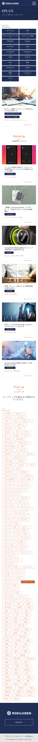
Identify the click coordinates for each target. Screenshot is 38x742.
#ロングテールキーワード (12, 600)
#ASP (7, 421)
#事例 (28, 604)
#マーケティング (10, 556)
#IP (18, 432)
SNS (27, 47)
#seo (18, 454)
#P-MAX (7, 439)
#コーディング (26, 508)
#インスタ (8, 486)
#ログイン (23, 596)
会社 (15, 332)
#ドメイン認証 (21, 530)
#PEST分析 (19, 439)
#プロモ (22, 549)
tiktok (27, 69)
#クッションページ (10, 508)
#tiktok (21, 461)
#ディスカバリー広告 (11, 523)
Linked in (27, 74)
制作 (27, 63)
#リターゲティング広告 (12, 593)
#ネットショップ (10, 538)
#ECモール (21, 424)
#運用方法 (19, 695)
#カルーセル (8, 501)
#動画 (6, 622)
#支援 (16, 644)
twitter (28, 58)
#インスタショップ (22, 486)
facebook (8, 332)
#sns (6, 457)
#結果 (6, 673)
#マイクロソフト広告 (11, 567)
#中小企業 (8, 604)
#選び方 (30, 695)
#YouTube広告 (10, 479)
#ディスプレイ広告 (10, 527)
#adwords (8, 417)
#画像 (17, 666)
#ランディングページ (11, 582)
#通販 (31, 688)
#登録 (27, 666)
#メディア (19, 574)
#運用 (18, 691)
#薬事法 (16, 673)
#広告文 (7, 640)
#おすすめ (24, 498)
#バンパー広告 (9, 545)
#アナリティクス (10, 483)
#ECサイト (8, 424)
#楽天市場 (30, 658)
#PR (22, 446)
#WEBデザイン (9, 472)
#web (18, 468)
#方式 (24, 647)
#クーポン (24, 505)
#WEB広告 (23, 472)
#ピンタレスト (9, 549)
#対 (6, 633)
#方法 (6, 651)
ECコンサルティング (10, 37)
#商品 (16, 622)
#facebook (8, 428)
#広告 (25, 633)
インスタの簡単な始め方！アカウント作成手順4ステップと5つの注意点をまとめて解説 (19, 169)
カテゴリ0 (10, 32)
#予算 (18, 604)
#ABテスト (19, 413)
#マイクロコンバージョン (12, 560)
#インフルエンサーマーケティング (15, 490)
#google (8, 432)
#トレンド (8, 534)
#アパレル (24, 483)
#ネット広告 (24, 538)
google (7, 256)
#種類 (16, 669)
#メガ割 (7, 574)
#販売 (16, 684)
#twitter (21, 465)
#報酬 (25, 622)
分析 (27, 32)
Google (28, 42)
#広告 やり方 (9, 636)
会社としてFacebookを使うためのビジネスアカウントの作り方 (18, 325)
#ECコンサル (27, 421)
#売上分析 (21, 625)
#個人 (27, 611)
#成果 (28, 640)
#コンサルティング (20, 512)
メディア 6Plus (7, 15)
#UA (31, 465)
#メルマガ (8, 578)
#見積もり (8, 677)
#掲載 (6, 644)
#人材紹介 (8, 607)
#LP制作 (16, 435)
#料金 (6, 647)
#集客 (16, 699)
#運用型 (7, 695)
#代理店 (19, 607)
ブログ (10, 79)
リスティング (24, 120)
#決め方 (7, 666)
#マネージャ (19, 571)
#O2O (26, 435)
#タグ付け (24, 519)
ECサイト (8, 120)
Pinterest (10, 69)
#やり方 (19, 578)
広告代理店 (17, 371)
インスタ (8, 177)
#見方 (27, 673)
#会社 (6, 611)
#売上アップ (8, 625)
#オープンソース (10, 498)
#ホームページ (25, 552)
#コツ (6, 512)
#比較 (25, 662)
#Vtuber (8, 468)
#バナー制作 (19, 541)
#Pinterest (8, 443)
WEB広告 (10, 42)
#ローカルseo (9, 596)
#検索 (25, 651)
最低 (22, 256)
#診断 (18, 680)
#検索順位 (23, 655)
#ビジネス (23, 545)
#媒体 (27, 629)
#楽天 (6, 658)
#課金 (6, 684)
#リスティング (28, 582)
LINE (10, 58)
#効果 (25, 618)
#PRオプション (9, 450)
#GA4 (20, 428)
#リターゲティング (10, 589)
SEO (10, 63)
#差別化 (15, 633)
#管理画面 (27, 669)
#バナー (7, 541)
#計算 (18, 677)
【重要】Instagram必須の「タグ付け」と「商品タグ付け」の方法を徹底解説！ (18, 209)
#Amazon (21, 417)
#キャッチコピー (10, 505)
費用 (15, 294)
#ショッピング (22, 516)
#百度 (6, 669)
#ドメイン (8, 530)
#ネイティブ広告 (22, 534)
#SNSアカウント (19, 457)
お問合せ (29, 736)
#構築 (6, 662)
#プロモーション (10, 552)
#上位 (28, 600)
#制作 (16, 618)
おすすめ (15, 120)
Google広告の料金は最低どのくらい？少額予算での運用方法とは (19, 249)
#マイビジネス (28, 567)
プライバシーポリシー (14, 736)
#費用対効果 (8, 688)
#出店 (17, 614)
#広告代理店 (22, 636)
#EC (15, 421)
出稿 (6, 294)
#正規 (16, 662)
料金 (18, 256)
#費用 (25, 684)
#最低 (16, 651)
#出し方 (7, 614)
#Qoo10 (22, 450)
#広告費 (18, 640)
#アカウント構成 (25, 479)
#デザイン (25, 527)
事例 (10, 74)
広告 (13, 256)
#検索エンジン (9, 655)
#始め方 (16, 629)
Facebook (27, 53)
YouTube (10, 47)
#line (26, 432)
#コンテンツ (8, 516)
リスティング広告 (28, 37)
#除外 (6, 699)
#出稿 (27, 614)
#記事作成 (8, 680)
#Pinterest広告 (10, 446)
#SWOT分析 (9, 461)
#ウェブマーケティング (12, 494)
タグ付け (15, 217)
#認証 (28, 680)
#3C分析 (7, 413)
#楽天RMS (17, 658)
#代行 (29, 607)
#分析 (6, 618)
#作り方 (16, 611)
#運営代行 (8, 691)
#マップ (7, 571)
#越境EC (21, 688)
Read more (28, 125)
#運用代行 (29, 691)
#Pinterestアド (23, 443)
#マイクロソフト (10, 563)
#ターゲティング (10, 519)
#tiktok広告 (9, 465)
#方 (15, 647)
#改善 (25, 644)
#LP (6, 435)
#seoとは (29, 454)
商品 (21, 217)
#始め (6, 629)
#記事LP (29, 677)
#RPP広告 (8, 454)
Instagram (10, 53)
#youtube (27, 476)
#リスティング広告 (10, 585)
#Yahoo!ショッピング (12, 476)
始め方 (14, 177)
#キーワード (22, 501)
